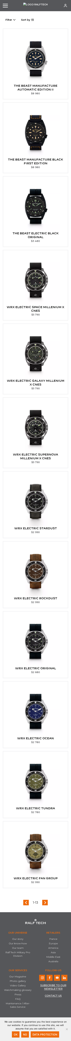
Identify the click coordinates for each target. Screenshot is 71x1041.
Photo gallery (18, 981)
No (25, 1034)
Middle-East (53, 956)
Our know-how (18, 943)
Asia (53, 952)
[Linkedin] (64, 978)
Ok (16, 1034)
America (53, 947)
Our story (17, 938)
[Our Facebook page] (50, 978)
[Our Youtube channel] (57, 978)
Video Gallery (18, 985)
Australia (53, 961)
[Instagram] (42, 978)
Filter (9, 19)
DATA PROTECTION (45, 1034)
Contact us (53, 995)
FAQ (18, 998)
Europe (53, 943)
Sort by (25, 19)
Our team (18, 947)
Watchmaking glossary (17, 990)
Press (17, 994)
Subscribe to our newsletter (53, 987)
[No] (66, 1029)
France (53, 938)
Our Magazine (17, 976)
